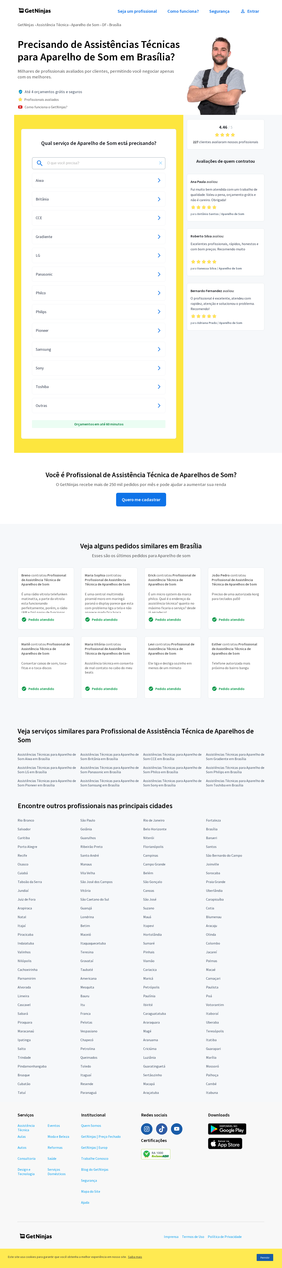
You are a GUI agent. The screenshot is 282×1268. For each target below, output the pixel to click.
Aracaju (211, 925)
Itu (82, 1004)
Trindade (24, 1057)
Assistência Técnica (53, 24)
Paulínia (149, 996)
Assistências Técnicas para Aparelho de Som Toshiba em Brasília (235, 783)
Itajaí (22, 925)
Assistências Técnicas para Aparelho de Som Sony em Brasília (172, 783)
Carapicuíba (215, 899)
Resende (86, 1084)
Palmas (211, 961)
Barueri (211, 838)
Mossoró (212, 1066)
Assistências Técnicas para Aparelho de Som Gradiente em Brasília (235, 756)
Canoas (148, 890)
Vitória (85, 890)
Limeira (23, 996)
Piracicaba (25, 934)
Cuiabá (23, 873)
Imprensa (171, 1236)
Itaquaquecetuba (93, 943)
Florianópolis (153, 846)
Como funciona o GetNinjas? (46, 107)
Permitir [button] (264, 1257)
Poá (209, 996)
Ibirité (148, 1004)
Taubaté (86, 969)
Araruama (150, 1040)
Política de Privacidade (225, 1236)
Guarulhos (88, 838)
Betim (85, 925)
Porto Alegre (27, 846)
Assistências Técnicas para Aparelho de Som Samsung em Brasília (109, 783)
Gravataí (86, 961)
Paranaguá (88, 1092)
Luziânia (149, 1057)
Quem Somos (91, 1125)
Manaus (86, 864)
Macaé (210, 969)
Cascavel (24, 1004)
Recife (22, 855)
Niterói (148, 838)
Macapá (149, 1084)
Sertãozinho (152, 1075)
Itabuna (212, 1092)
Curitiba (24, 838)
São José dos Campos (96, 882)
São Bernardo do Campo (224, 855)
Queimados (88, 1057)
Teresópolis (215, 1031)
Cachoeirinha (27, 969)
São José (149, 899)
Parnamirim (27, 978)
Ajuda (85, 1202)
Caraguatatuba (154, 1013)
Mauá (147, 917)
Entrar (253, 11)
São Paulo (87, 820)
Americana (88, 978)
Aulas (22, 1136)
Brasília (115, 24)
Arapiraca (25, 908)
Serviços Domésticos (57, 1171)
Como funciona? (183, 11)
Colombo (213, 943)
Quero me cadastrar (141, 499)
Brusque (24, 1075)
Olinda (211, 934)
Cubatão (24, 1084)
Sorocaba (213, 873)
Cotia (210, 908)
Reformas (55, 1147)
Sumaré (149, 943)
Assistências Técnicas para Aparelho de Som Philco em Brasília (172, 769)
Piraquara (25, 1022)
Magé (147, 1031)
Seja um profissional (137, 11)
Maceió (85, 934)
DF (104, 24)
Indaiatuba (26, 943)
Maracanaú (26, 1031)
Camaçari (213, 978)
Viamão (148, 961)
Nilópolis (25, 961)
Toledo (85, 1066)
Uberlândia (214, 890)
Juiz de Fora (26, 899)
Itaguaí (85, 1075)
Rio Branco (26, 820)
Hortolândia (152, 934)
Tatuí (22, 1092)
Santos (211, 846)
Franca (85, 1013)
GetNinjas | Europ (94, 1147)
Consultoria (26, 1158)
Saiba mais (135, 1257)
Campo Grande (154, 864)
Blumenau (213, 917)
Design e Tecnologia (26, 1171)
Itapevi (148, 925)
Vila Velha (87, 873)
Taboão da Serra (30, 882)
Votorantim (215, 1004)
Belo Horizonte (155, 829)
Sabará (23, 1013)
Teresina (86, 952)
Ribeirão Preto (91, 846)
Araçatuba (151, 1092)
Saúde (52, 1158)
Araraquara (151, 1022)
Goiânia (86, 829)
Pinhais (148, 952)
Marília (211, 1057)
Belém (148, 873)
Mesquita (87, 987)
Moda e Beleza (58, 1136)
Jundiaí (23, 890)
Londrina (87, 917)
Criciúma (149, 1048)
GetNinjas (26, 24)
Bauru (84, 996)
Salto (22, 1048)
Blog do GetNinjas (94, 1169)
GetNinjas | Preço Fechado (101, 1136)
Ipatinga (24, 1040)
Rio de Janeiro (154, 820)
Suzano (148, 908)
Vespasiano (88, 1031)
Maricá (148, 978)
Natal (22, 917)
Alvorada (24, 987)
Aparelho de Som (85, 24)
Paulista (212, 987)
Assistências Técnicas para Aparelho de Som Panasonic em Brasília (109, 769)
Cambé (211, 1084)
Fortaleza (213, 820)
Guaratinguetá (154, 1066)
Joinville (212, 864)
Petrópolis (151, 987)
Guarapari (213, 1048)
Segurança (219, 11)
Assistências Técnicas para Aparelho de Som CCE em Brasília (172, 756)
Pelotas (86, 1022)
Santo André (89, 855)
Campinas (150, 855)
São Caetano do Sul (94, 899)
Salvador (24, 829)
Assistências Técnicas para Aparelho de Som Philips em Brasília (235, 769)
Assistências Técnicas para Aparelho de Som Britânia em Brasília (109, 756)
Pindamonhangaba (32, 1066)
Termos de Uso (193, 1236)
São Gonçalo (152, 882)
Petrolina (87, 1048)
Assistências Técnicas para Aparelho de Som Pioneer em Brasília (47, 783)
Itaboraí (212, 1013)
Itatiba (211, 1040)
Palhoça (212, 1075)
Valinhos (24, 952)
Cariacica (150, 969)
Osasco (23, 864)
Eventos (54, 1125)
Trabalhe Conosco (94, 1158)
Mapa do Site (90, 1191)
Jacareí (211, 952)
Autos (22, 1147)
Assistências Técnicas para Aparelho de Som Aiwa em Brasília (47, 756)
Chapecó (86, 1040)
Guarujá (86, 908)
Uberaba (212, 1022)
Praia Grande (215, 882)
